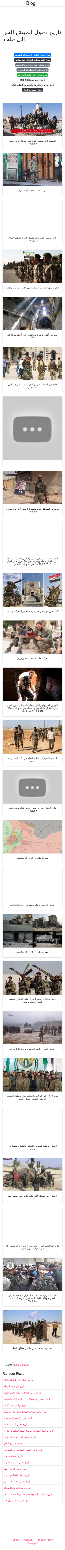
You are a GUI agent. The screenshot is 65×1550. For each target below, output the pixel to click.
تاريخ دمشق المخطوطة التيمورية (33, 69)
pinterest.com (21, 1364)
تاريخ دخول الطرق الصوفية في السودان (23, 1449)
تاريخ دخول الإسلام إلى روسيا (18, 1418)
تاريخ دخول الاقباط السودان (17, 1481)
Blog (31, 3)
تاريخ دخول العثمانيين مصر (17, 1475)
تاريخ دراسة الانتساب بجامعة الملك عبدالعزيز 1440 (29, 1430)
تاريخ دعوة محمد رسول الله (17, 1500)
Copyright (33, 1543)
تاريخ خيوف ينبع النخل (14, 1443)
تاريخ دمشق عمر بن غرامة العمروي (32, 64)
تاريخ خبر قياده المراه (14, 1386)
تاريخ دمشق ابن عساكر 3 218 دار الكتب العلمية (27, 1399)
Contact (28, 1539)
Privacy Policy (45, 1539)
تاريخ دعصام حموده (13, 1456)
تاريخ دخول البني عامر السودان (32, 74)
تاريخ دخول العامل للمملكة (17, 1487)
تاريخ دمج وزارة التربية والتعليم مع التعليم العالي (32, 85)
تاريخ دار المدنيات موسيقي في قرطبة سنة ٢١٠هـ (28, 1494)
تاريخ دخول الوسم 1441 (15, 1424)
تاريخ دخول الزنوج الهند (15, 1468)
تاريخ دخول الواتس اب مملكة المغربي (32, 54)
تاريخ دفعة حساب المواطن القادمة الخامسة (25, 1411)
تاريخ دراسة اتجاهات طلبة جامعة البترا (22, 1392)
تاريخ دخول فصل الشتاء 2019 (18, 1379)
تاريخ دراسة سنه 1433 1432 (32, 80)
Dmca (15, 1539)
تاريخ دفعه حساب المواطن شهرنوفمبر (32, 59)
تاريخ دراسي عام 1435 (15, 1405)
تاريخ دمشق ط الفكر (32, 90)
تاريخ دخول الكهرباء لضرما (17, 1462)
